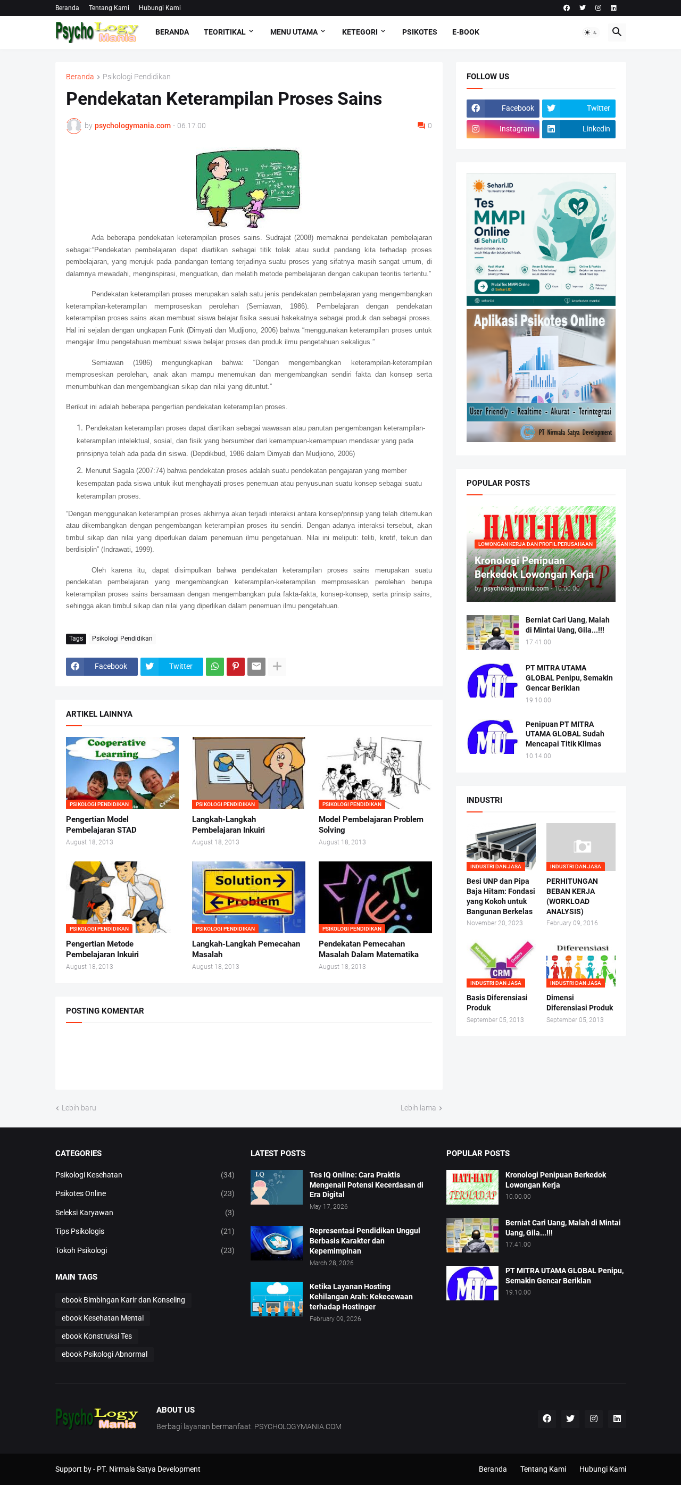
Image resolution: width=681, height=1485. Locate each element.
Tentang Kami (109, 8)
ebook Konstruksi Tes (97, 1336)
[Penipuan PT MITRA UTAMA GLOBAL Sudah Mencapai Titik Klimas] (493, 736)
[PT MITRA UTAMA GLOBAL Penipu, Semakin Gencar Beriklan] (493, 680)
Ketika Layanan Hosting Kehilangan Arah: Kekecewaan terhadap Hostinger (361, 1296)
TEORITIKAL (225, 32)
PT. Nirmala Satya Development (149, 1469)
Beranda (67, 8)
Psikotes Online (145, 1193)
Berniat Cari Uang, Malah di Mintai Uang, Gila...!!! (568, 625)
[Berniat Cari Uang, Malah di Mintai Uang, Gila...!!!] (493, 632)
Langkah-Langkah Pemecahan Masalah (246, 949)
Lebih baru (79, 1108)
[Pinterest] (236, 667)
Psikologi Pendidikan (137, 77)
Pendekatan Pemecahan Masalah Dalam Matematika (369, 949)
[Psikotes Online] (541, 303)
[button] (591, 32)
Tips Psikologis (145, 1231)
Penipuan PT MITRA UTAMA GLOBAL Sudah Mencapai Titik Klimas (565, 734)
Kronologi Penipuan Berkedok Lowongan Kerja (555, 1180)
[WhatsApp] (215, 667)
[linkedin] (614, 8)
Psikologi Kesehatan (145, 1175)
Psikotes (419, 32)
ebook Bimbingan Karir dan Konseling (123, 1300)
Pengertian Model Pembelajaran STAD (101, 825)
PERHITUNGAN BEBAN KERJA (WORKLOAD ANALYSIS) (572, 896)
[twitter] (582, 8)
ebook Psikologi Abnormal (104, 1354)
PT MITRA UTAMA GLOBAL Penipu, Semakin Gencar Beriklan (569, 677)
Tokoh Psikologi (145, 1250)
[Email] (256, 667)
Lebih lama (418, 1108)
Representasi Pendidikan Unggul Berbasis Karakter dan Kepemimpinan (365, 1240)
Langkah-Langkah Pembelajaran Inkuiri (228, 825)
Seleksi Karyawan (145, 1212)
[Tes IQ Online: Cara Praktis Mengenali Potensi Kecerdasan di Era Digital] (277, 1187)
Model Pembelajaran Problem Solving (371, 825)
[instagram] (598, 8)
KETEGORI (360, 32)
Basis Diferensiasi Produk (497, 1002)
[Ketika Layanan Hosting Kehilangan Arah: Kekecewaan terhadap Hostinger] (277, 1299)
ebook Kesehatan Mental (103, 1318)
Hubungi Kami (160, 8)
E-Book (465, 32)
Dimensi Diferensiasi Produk (579, 1002)
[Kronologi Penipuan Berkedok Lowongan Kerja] (472, 1187)
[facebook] (566, 8)
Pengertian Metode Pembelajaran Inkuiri (102, 949)
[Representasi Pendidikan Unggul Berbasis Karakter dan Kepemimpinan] (277, 1243)
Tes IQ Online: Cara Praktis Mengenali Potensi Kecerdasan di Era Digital (366, 1185)
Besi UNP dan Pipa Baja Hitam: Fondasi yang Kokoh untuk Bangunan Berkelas (501, 896)
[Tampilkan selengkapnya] (277, 667)
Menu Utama (294, 32)
